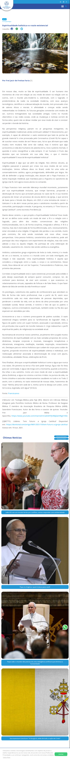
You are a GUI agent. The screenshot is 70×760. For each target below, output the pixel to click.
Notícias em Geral (61, 439)
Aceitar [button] (61, 754)
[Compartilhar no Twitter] (23, 30)
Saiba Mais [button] (6, 757)
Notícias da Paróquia (61, 436)
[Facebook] (66, 1)
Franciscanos (13, 393)
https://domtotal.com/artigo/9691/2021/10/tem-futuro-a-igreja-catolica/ (37, 424)
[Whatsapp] (60, 1)
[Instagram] (63, 1)
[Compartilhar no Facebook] (13, 30)
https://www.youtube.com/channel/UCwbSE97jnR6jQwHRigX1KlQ (39, 416)
